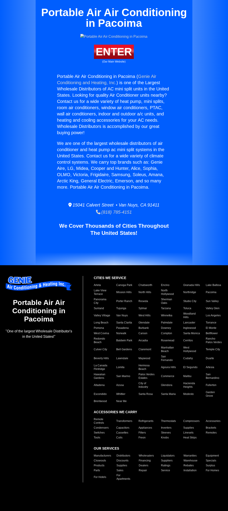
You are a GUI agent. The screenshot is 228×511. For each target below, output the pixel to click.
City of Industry (143, 385)
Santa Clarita (124, 322)
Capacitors (122, 427)
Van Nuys (122, 315)
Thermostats (168, 421)
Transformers (124, 421)
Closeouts (100, 460)
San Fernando (167, 358)
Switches (99, 432)
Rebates (188, 465)
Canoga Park (124, 285)
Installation (190, 470)
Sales (119, 470)
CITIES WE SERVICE (110, 278)
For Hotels (100, 477)
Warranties (190, 455)
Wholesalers (146, 455)
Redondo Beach (99, 340)
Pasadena (122, 328)
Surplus (210, 465)
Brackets (211, 427)
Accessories (213, 421)
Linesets (188, 432)
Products (99, 465)
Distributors (123, 455)
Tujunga (121, 308)
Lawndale (122, 358)
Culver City (100, 349)
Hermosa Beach (144, 367)
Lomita (120, 367)
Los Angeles (213, 315)
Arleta (97, 285)
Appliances (145, 427)
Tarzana (166, 308)
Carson (142, 333)
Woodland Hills (189, 315)
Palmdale (167, 322)
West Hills (144, 315)
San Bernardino (212, 376)
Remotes (211, 432)
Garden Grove (210, 394)
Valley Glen (213, 308)
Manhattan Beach (167, 349)
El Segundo (190, 367)
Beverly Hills (101, 358)
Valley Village (102, 315)
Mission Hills (124, 292)
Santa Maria (168, 394)
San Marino (123, 376)
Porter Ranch (124, 301)
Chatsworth (145, 285)
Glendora (166, 385)
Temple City (213, 349)
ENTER (114, 52)
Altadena (99, 385)
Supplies (188, 427)
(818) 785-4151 (116, 212)
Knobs (165, 437)
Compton (166, 333)
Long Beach (101, 322)
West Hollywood (189, 349)
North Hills (144, 292)
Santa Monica (191, 333)
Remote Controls (99, 421)
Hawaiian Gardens (99, 376)
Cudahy (188, 358)
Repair (143, 470)
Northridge (189, 292)
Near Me (121, 401)
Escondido (100, 394)
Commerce (167, 376)
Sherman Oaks (166, 301)
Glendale (144, 322)
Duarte (210, 358)
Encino (165, 285)
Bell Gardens (124, 349)
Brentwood (100, 401)
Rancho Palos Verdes (214, 340)
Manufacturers (102, 455)
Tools (97, 437)
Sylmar (142, 308)
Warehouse (190, 460)
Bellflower (212, 333)
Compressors (191, 421)
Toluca (187, 308)
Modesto (188, 394)
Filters (142, 432)
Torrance (211, 322)
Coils (119, 437)
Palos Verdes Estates (146, 376)
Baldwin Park (124, 340)
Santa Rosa (145, 394)
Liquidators (168, 455)
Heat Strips (190, 437)
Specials (211, 460)
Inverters (166, 427)
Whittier (120, 394)
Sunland (99, 308)
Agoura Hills (168, 367)
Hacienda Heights (189, 385)
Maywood (144, 358)
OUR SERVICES (106, 448)
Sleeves (166, 432)
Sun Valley (212, 301)
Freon (142, 437)
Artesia (210, 367)
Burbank (143, 328)
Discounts (122, 460)
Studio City (189, 301)
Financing (145, 460)
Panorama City (100, 301)
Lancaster (189, 322)
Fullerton (211, 385)
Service (165, 470)
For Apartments (123, 477)
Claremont (144, 349)
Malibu (187, 376)
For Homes (212, 470)
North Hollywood (167, 292)
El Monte (211, 328)
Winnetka (166, 315)
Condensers (101, 427)
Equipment (212, 455)
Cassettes (122, 432)
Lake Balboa (213, 285)
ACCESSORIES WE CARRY (115, 412)
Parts (97, 470)
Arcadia (143, 340)
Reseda (143, 301)
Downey (166, 328)
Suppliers (167, 460)
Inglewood (189, 328)
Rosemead (167, 340)
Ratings (165, 465)
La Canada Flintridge (100, 367)
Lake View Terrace (100, 292)
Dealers (143, 465)
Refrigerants (145, 421)
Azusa (120, 385)
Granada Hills (191, 285)
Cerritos (188, 340)
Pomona (99, 328)
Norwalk (121, 333)
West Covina (101, 333)
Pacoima (211, 292)
